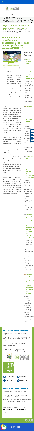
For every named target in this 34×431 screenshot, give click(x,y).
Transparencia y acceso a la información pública (7, 20)
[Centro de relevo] (32, 140)
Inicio (3, 20)
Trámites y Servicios (18, 20)
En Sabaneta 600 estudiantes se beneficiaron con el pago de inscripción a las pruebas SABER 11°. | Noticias (16, 28)
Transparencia (21, 409)
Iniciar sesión (14, 15)
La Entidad (30, 20)
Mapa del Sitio (8, 412)
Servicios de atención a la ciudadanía (13, 20)
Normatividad (26, 20)
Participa (22, 20)
